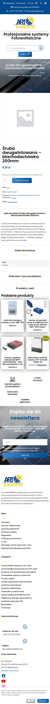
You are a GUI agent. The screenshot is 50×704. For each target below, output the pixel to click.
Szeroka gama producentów (12, 385)
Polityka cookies (9, 532)
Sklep (20, 73)
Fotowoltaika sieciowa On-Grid (16, 565)
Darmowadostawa (12, 393)
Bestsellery (6, 604)
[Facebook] (3, 676)
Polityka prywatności (11, 538)
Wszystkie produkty (31, 73)
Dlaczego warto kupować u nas (16, 545)
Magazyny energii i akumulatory (16, 598)
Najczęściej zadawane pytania (15, 548)
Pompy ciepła (7, 578)
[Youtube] (3, 681)
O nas (4, 541)
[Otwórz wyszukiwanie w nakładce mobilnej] (21, 48)
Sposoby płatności (10, 528)
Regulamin (6, 535)
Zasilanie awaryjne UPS (12, 601)
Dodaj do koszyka (22, 180)
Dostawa (5, 522)
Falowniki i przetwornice (12, 591)
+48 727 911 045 (11, 634)
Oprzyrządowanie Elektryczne (15, 594)
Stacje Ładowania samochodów (16, 581)
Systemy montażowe (17, 195)
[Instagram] (3, 686)
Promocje (5, 607)
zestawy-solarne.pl (9, 670)
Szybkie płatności (25, 400)
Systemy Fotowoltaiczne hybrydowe (18, 572)
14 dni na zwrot (37, 379)
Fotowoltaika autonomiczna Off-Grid (19, 569)
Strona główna (10, 73)
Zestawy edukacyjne (11, 588)
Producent (12, 202)
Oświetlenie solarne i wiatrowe (15, 575)
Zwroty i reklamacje (10, 525)
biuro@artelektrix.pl (12, 648)
